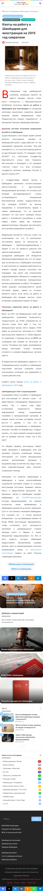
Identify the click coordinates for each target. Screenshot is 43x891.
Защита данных (35, 879)
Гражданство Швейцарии (11, 829)
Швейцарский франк (9, 859)
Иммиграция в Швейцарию (22, 564)
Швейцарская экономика (11, 840)
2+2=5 (5, 804)
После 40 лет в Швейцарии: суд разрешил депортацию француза (20, 601)
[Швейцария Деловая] (21, 3)
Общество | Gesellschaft (12, 775)
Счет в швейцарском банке (12, 856)
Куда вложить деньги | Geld (13, 786)
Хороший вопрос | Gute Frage (14, 800)
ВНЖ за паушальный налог (12, 832)
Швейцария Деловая (12, 42)
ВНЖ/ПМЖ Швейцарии (10, 825)
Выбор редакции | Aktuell (12, 761)
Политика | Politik (28, 20)
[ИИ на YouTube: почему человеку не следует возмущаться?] (8, 728)
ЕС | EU (5, 772)
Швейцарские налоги (9, 844)
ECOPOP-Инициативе (31, 497)
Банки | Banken (8, 765)
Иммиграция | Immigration (29, 11)
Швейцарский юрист (9, 853)
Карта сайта (32, 883)
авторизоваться (7, 622)
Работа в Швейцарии (21, 569)
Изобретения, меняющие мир (14, 793)
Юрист (23, 883)
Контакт (10, 883)
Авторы (17, 883)
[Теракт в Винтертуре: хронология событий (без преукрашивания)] (8, 738)
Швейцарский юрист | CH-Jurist (14, 789)
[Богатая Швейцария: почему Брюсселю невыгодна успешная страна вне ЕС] (8, 717)
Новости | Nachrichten (11, 20)
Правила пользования (20, 879)
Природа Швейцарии (9, 847)
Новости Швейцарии (11, 11)
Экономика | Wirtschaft (11, 768)
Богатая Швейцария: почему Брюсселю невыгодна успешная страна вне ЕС (28, 717)
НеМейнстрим (8, 797)
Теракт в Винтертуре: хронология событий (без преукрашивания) (25, 737)
